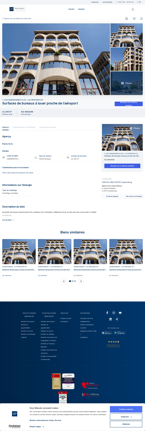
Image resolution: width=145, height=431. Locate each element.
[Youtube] (120, 313)
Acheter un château (47, 334)
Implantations (85, 321)
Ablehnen (126, 424)
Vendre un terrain (27, 331)
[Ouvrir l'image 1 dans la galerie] (56, 59)
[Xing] (117, 319)
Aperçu (5, 127)
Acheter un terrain (47, 331)
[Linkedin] (110, 319)
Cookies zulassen (126, 409)
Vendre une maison (27, 321)
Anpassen (125, 417)
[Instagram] (113, 313)
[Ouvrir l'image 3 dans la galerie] (126, 59)
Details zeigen (35, 426)
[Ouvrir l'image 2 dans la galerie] (126, 35)
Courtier (83, 328)
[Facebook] (107, 313)
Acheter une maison (48, 321)
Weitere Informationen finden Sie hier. (46, 420)
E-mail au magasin (112, 196)
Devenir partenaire (87, 325)
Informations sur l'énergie (24, 127)
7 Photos (136, 128)
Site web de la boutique (134, 196)
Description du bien (48, 127)
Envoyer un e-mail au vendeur (128, 104)
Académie (83, 337)
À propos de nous (86, 318)
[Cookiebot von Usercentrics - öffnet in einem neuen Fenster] (15, 426)
